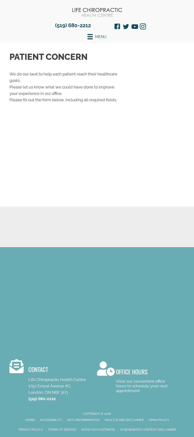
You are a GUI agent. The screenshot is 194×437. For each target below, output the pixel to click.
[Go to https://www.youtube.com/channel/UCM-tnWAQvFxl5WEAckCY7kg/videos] (134, 27)
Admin (30, 420)
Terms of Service (62, 429)
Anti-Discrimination (83, 420)
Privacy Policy (31, 429)
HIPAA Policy (159, 420)
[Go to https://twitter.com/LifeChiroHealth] (126, 27)
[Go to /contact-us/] (53, 381)
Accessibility (51, 420)
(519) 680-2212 (73, 25)
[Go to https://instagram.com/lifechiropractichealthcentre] (143, 27)
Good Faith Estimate (98, 429)
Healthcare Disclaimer (124, 420)
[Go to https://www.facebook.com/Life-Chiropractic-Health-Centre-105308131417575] (117, 27)
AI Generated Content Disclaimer (148, 429)
